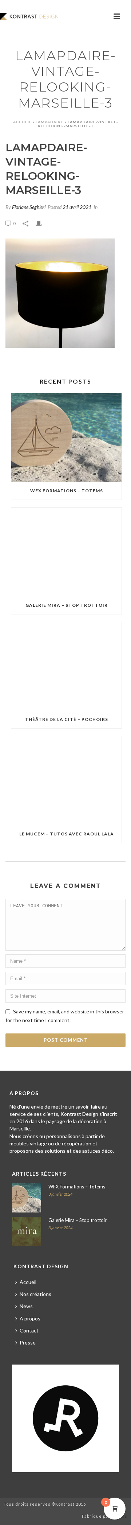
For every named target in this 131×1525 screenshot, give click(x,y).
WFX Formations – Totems (66, 490)
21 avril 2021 (77, 207)
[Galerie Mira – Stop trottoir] (66, 552)
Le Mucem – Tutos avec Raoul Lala (66, 834)
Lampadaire (49, 122)
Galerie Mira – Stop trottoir (66, 605)
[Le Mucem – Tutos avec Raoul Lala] (66, 780)
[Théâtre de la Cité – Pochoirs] (66, 666)
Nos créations (35, 1294)
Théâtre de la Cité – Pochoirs (66, 719)
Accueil (22, 122)
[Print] (42, 222)
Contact (29, 1330)
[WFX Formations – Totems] (66, 437)
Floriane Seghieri (28, 207)
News (26, 1306)
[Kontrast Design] (29, 16)
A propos (30, 1318)
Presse (28, 1342)
